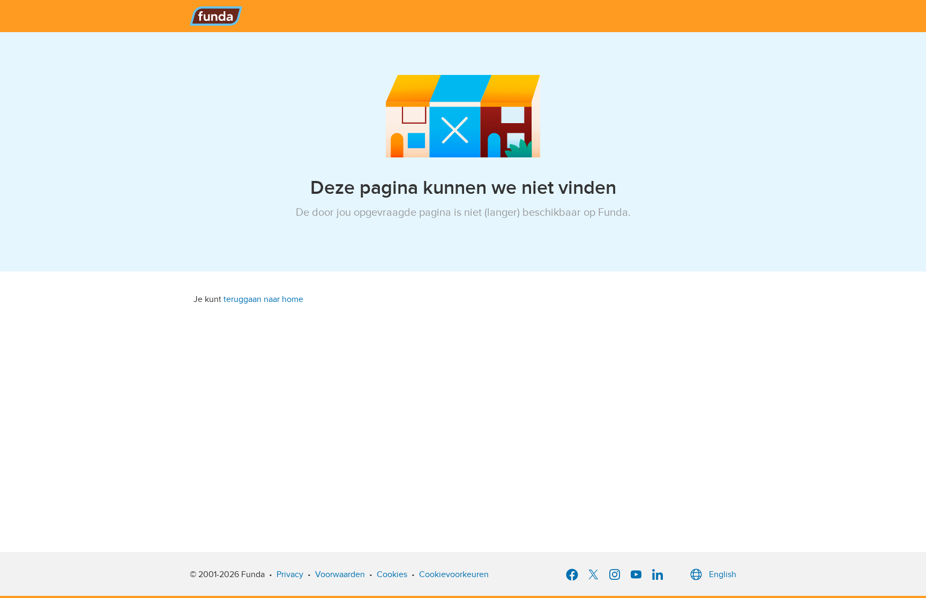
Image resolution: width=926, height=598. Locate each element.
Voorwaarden (340, 574)
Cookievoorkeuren (454, 574)
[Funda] (216, 16)
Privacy (290, 574)
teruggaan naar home (263, 299)
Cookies (392, 574)
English (722, 574)
